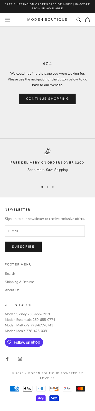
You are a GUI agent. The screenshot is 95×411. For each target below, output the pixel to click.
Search (10, 273)
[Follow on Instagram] (20, 358)
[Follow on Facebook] (7, 358)
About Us (12, 290)
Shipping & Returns (20, 282)
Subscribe (23, 247)
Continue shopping (47, 99)
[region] (47, 163)
